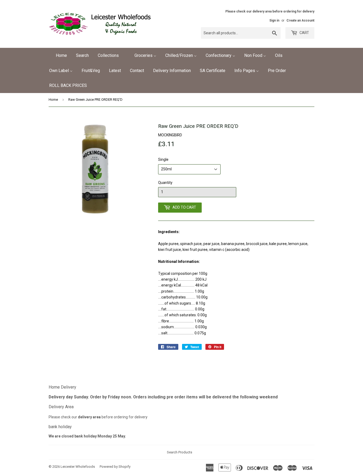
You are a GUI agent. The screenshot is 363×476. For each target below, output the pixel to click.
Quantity (165, 182)
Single (163, 159)
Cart (304, 33)
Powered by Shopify (115, 467)
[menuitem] (58, 55)
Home (53, 100)
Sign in (274, 20)
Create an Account (300, 20)
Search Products (179, 452)
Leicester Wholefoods (78, 467)
